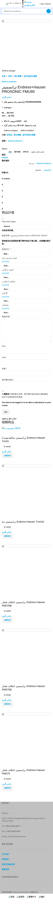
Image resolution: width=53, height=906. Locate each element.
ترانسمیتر (47, 170)
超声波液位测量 (30, 76)
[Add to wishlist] (5, 433)
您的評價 (6, 317)
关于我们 (5, 854)
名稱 (4, 369)
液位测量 (18, 76)
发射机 (9, 135)
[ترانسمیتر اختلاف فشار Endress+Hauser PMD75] (26, 737)
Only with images (9, 221)
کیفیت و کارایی (8, 270)
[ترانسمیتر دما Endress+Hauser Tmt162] (26, 489)
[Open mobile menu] (3, 3)
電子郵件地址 (8, 380)
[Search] (48, 11)
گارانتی (4, 293)
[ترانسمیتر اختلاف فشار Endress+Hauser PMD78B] (26, 569)
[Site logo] (30, 3)
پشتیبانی (5, 305)
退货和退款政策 (8, 864)
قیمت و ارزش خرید (9, 258)
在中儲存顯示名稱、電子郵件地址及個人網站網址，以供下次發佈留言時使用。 (26, 395)
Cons (4, 357)
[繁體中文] (14, 3)
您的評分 (6, 249)
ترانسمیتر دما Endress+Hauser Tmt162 (23, 521)
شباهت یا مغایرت (8, 281)
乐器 (10, 76)
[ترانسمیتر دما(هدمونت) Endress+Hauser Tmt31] (11, 428)
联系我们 (5, 859)
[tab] (10, 152)
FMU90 (5, 158)
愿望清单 (5, 869)
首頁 (4, 76)
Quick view (12, 461)
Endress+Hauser (15, 141)
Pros (4, 346)
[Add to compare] (5, 461)
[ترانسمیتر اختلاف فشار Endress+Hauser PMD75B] (26, 653)
